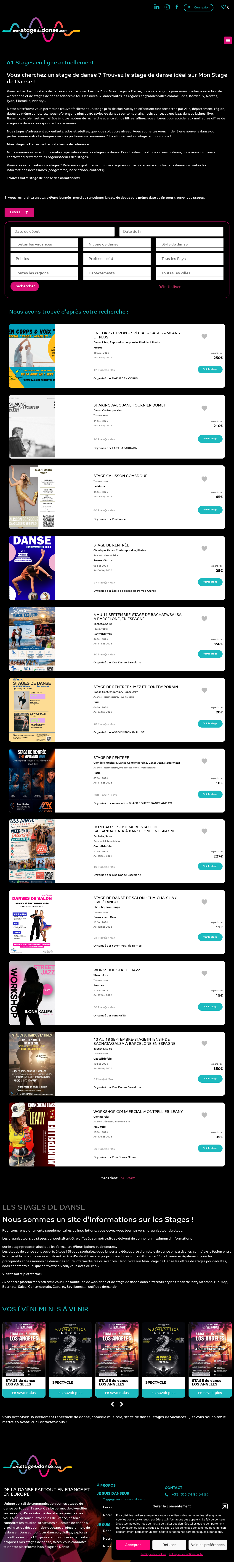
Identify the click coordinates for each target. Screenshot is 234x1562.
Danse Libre (101, 342)
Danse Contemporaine (107, 410)
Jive (108, 907)
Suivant (128, 1178)
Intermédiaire (110, 555)
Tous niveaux (100, 415)
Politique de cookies (153, 1554)
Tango (116, 907)
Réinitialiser (170, 287)
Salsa (108, 624)
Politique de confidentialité (186, 1554)
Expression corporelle (124, 342)
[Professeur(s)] (117, 259)
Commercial (101, 1117)
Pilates (141, 550)
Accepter (133, 1545)
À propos (106, 1486)
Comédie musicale (105, 763)
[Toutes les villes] (189, 273)
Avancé (97, 555)
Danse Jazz (131, 692)
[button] (225, 1506)
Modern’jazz (172, 763)
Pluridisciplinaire (149, 342)
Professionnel (148, 768)
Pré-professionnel (129, 768)
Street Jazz (100, 975)
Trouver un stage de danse (123, 1499)
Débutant (98, 841)
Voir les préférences (208, 1545)
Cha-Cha (98, 907)
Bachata (98, 624)
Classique (99, 550)
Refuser (169, 1545)
